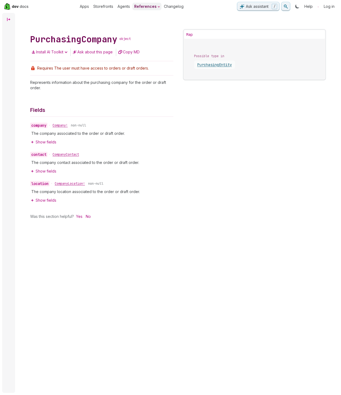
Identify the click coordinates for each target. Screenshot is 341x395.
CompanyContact (66, 154)
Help (308, 6)
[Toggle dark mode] (297, 6)
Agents (124, 6)
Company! (60, 125)
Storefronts (103, 6)
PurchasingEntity (214, 64)
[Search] (285, 6)
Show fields (46, 142)
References (145, 6)
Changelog (174, 6)
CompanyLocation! (70, 183)
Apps (84, 6)
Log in (329, 6)
